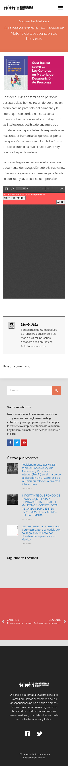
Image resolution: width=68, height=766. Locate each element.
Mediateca (42, 21)
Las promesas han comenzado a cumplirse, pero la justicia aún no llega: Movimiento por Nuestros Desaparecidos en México (41, 533)
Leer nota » (27, 488)
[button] (60, 8)
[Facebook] (10, 442)
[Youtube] (24, 442)
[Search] (56, 390)
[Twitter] (17, 442)
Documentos (27, 21)
